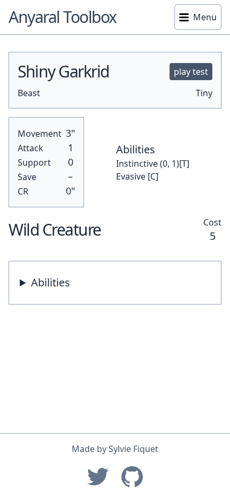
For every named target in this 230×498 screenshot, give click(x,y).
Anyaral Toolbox (63, 17)
